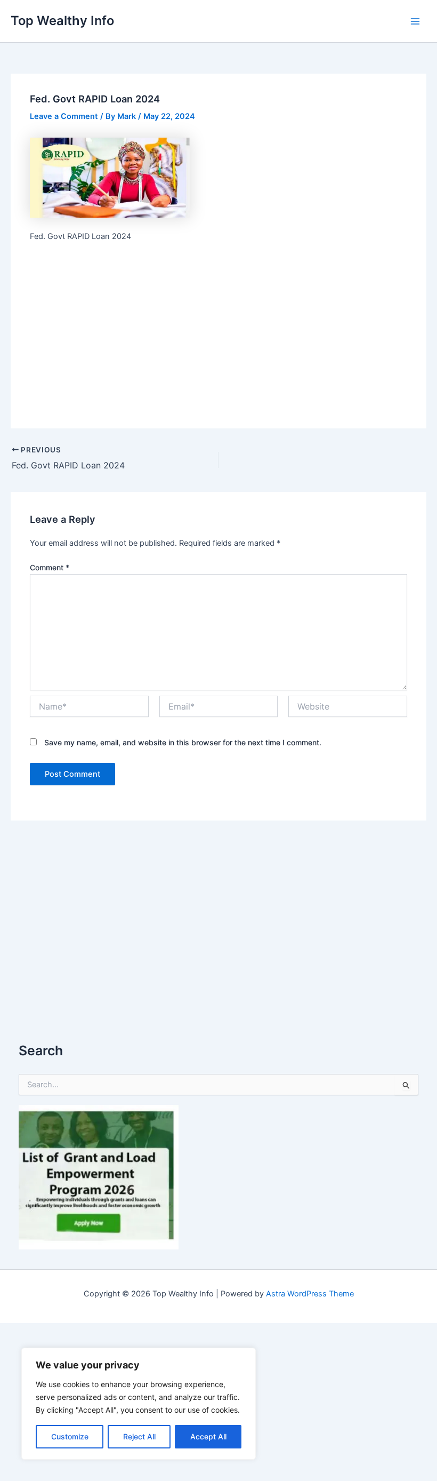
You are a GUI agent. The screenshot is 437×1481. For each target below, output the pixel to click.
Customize (69, 1436)
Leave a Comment (64, 116)
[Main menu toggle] (415, 21)
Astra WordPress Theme (310, 1294)
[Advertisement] (218, 330)
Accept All (208, 1436)
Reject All (139, 1436)
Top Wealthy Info (62, 20)
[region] (138, 1404)
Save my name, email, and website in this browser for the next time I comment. (182, 742)
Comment (49, 567)
